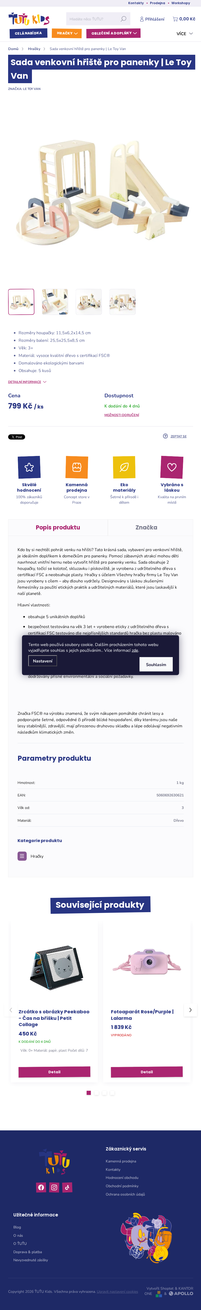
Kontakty (136, 3)
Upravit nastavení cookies (117, 1291)
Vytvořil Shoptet (160, 1288)
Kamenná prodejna (121, 1161)
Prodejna (157, 3)
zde (135, 650)
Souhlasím (156, 664)
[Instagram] (54, 1188)
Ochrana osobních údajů (125, 1194)
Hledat (123, 18)
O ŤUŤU (20, 1243)
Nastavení (42, 660)
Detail (54, 1071)
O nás (18, 1235)
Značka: (24, 89)
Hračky (37, 856)
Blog (17, 1226)
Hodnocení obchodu (122, 1177)
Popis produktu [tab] (58, 527)
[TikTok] (67, 1188)
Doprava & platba (27, 1251)
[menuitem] (28, 33)
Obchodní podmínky (122, 1185)
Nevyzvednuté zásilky (30, 1259)
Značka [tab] (146, 527)
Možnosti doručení (121, 415)
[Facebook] (41, 1188)
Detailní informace (24, 382)
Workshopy (180, 3)
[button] (89, 1093)
